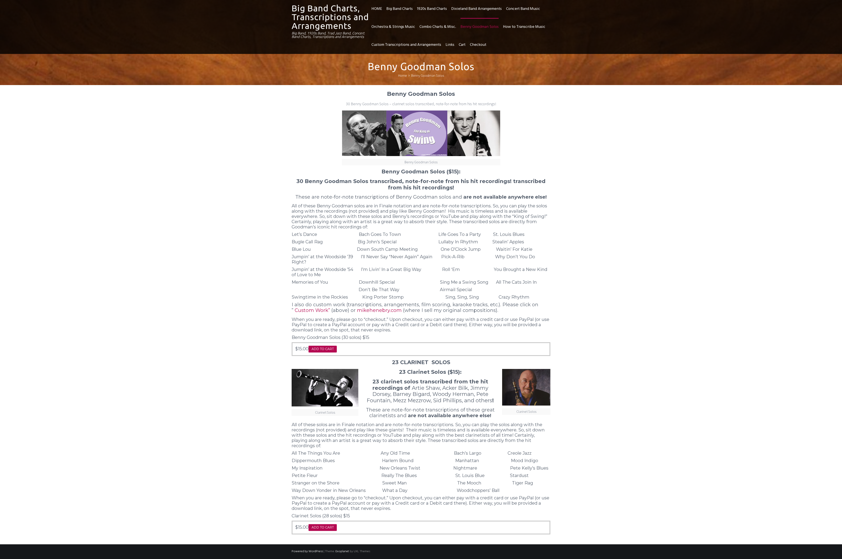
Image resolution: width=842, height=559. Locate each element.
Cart (462, 45)
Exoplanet (342, 551)
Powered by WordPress (307, 551)
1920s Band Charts (432, 9)
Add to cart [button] (323, 349)
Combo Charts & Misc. (437, 27)
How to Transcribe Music (524, 27)
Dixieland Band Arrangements (476, 9)
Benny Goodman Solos (479, 27)
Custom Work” (312, 310)
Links (450, 45)
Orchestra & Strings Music (393, 27)
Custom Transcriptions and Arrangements (406, 45)
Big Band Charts (399, 9)
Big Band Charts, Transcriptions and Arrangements (330, 17)
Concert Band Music (523, 9)
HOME (376, 9)
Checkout (478, 45)
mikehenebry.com (380, 310)
